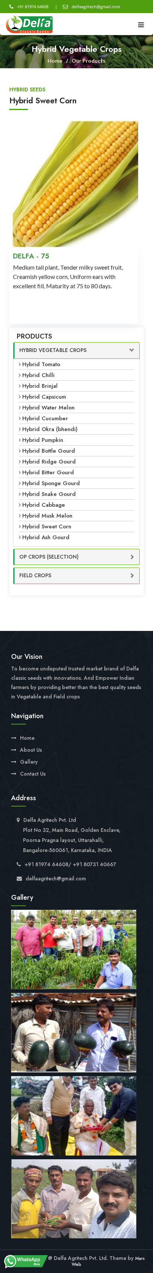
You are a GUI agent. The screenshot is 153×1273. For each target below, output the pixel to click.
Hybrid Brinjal (40, 386)
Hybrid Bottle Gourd (48, 451)
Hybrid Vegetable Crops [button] (53, 350)
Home (55, 60)
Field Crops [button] (35, 575)
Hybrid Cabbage (43, 505)
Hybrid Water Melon (48, 407)
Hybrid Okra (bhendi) (50, 429)
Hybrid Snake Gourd (49, 494)
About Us (31, 750)
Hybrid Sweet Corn (46, 526)
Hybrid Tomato (41, 364)
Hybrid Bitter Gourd (48, 472)
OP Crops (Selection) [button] (49, 556)
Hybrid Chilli (38, 375)
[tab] (76, 350)
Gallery (29, 762)
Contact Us (33, 773)
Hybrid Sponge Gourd (51, 483)
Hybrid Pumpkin (42, 440)
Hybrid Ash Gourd (45, 537)
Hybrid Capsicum (44, 397)
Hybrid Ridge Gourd (49, 462)
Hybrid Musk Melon (47, 516)
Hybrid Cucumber (45, 418)
